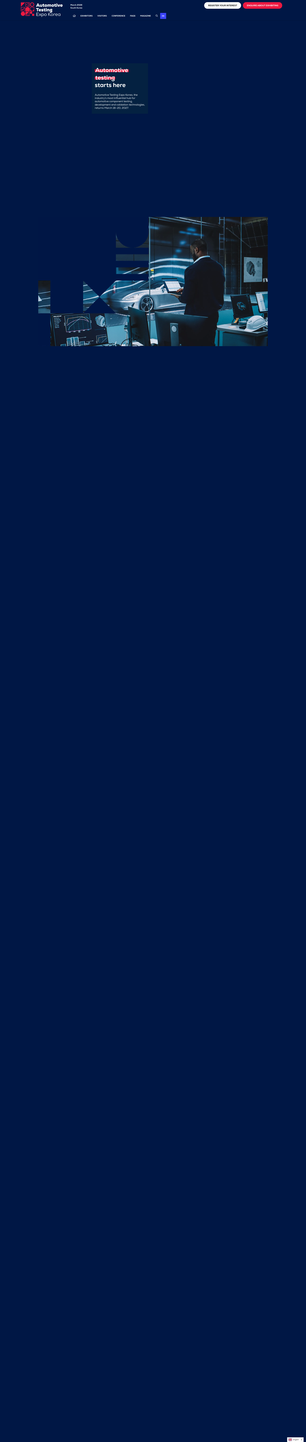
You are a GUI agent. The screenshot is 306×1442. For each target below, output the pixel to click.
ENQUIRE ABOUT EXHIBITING (262, 5)
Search (156, 16)
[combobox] (163, 16)
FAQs (132, 16)
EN (163, 16)
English (296, 1440)
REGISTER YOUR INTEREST (222, 5)
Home (74, 15)
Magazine (145, 16)
